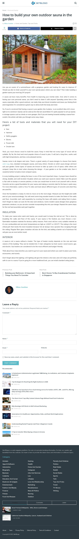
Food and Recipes (8, 497)
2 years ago (16, 426)
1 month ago (17, 401)
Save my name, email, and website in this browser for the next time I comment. (32, 357)
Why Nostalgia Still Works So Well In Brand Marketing (29, 406)
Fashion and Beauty (9, 488)
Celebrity (5, 476)
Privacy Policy (20, 530)
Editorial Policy (31, 530)
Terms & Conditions (45, 530)
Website (44, 348)
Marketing (31, 485)
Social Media (57, 473)
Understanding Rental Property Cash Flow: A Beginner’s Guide (32, 424)
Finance (5, 491)
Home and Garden (13, 10)
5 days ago (16, 377)
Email (5, 348)
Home (4, 10)
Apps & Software (8, 464)
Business (5, 473)
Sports (55, 476)
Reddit (55, 470)
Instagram (31, 470)
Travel (55, 485)
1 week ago (16, 384)
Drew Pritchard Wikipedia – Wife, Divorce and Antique (29, 508)
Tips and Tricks (33, 23)
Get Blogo (16, 534)
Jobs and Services (34, 473)
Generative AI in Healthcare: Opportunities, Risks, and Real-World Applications (37, 414)
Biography (6, 470)
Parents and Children (60, 461)
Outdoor (31, 497)
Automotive (6, 467)
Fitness (5, 494)
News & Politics (33, 491)
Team (10, 530)
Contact (56, 530)
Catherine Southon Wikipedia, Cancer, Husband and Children (32, 515)
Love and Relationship (36, 482)
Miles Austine (8, 23)
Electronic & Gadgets (9, 482)
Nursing (30, 494)
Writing (56, 491)
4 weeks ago (16, 394)
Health (30, 464)
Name (5, 339)
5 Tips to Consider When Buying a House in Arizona (28, 432)
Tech (54, 479)
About (4, 530)
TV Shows (56, 488)
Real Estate (57, 467)
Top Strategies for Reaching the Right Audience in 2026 (30, 382)
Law (29, 476)
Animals (5, 461)
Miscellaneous (33, 488)
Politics (55, 464)
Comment (6, 313)
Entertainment (7, 485)
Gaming (30, 461)
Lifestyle (31, 479)
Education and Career (10, 479)
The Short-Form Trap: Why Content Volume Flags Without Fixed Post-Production (38, 398)
